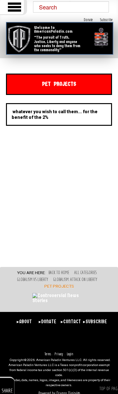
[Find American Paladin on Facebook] (42, 339)
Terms (48, 354)
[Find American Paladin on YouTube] (76, 339)
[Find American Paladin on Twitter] (53, 339)
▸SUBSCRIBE (94, 321)
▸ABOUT (24, 321)
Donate (88, 19)
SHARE (7, 390)
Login (70, 354)
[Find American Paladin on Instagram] (65, 339)
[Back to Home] (19, 39)
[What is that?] (101, 38)
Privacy (58, 354)
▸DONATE (47, 321)
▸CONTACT (71, 321)
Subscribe (106, 19)
